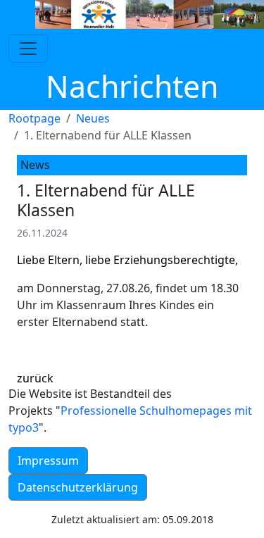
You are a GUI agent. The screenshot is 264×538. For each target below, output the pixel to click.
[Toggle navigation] (28, 49)
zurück (35, 378)
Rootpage (34, 118)
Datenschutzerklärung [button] (78, 487)
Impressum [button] (48, 460)
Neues (93, 118)
